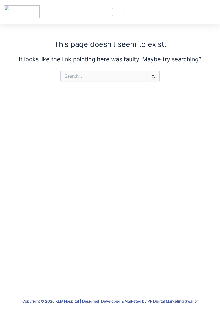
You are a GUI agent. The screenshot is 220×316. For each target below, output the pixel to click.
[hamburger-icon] (118, 12)
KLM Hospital (67, 301)
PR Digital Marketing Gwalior (173, 301)
